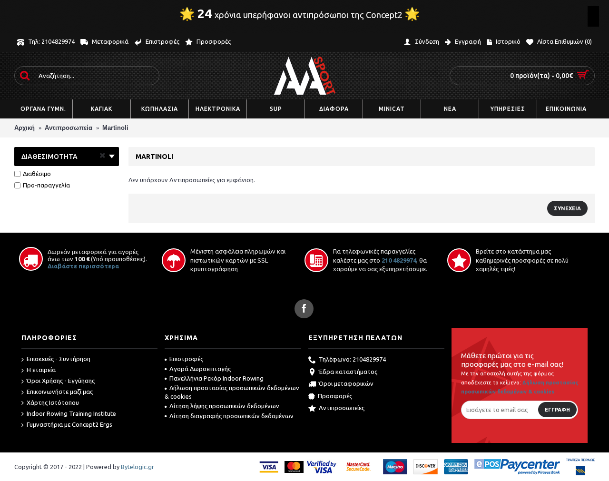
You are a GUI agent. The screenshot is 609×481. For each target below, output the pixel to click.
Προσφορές (335, 396)
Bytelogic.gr (137, 466)
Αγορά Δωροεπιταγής (200, 368)
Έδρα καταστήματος (348, 371)
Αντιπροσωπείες (341, 407)
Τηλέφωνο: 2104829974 (352, 359)
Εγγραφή (557, 409)
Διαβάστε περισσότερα (83, 266)
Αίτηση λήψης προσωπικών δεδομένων (224, 405)
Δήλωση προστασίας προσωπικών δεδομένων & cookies (232, 392)
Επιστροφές (186, 358)
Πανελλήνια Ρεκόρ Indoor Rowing (216, 378)
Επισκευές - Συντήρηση (58, 358)
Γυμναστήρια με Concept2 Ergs (69, 424)
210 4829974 (399, 260)
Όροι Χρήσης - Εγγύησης (61, 380)
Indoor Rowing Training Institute (71, 413)
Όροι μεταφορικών (346, 383)
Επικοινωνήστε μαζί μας (60, 391)
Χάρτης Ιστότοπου (53, 402)
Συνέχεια (567, 208)
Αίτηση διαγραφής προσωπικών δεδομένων (231, 415)
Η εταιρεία (41, 369)
